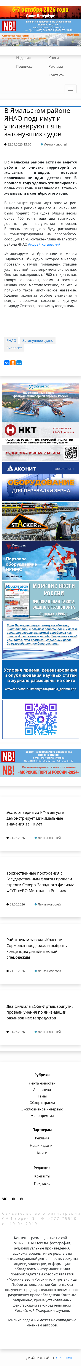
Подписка (24, 66)
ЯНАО (11, 340)
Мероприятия (42, 1115)
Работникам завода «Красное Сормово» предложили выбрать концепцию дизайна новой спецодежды (36, 948)
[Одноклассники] (13, 362)
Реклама (56, 66)
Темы (42, 1096)
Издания (23, 57)
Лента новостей (42, 1083)
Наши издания (42, 1145)
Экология (14, 347)
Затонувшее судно (37, 340)
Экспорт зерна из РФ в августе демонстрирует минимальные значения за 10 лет (35, 818)
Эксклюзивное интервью (42, 1109)
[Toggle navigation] (71, 89)
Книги (54, 57)
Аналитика (42, 1089)
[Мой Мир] (19, 362)
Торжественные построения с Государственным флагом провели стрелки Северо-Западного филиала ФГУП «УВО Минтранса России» (40, 881)
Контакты (56, 75)
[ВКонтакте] (7, 362)
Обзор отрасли (42, 1102)
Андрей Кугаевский (44, 244)
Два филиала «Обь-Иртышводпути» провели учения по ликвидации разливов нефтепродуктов (39, 1012)
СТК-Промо (64, 1358)
